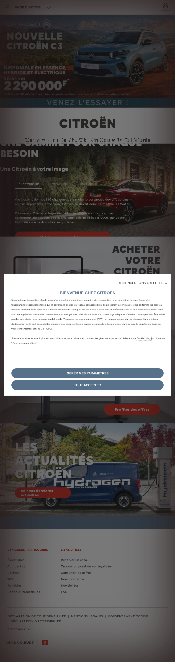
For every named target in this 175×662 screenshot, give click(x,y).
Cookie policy (144, 338)
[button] (143, 283)
